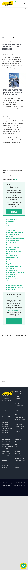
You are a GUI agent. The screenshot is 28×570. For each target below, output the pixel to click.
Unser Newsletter (19, 405)
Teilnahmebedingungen (7, 428)
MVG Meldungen (6, 451)
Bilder (16, 444)
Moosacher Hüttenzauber (14, 232)
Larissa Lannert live (12, 201)
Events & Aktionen (19, 401)
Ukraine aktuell (5, 444)
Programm (17, 398)
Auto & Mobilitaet (6, 456)
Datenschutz (5, 426)
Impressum (5, 424)
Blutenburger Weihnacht (14, 285)
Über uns (17, 403)
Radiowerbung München (14, 485)
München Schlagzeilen (20, 419)
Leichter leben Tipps (19, 458)
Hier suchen (18, 470)
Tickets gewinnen (6, 470)
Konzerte (4, 467)
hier (15, 180)
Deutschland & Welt (6, 453)
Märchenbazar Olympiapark (15, 272)
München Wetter (19, 424)
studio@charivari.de (7, 410)
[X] (13, 38)
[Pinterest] (23, 38)
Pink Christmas (11, 249)
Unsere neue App (19, 408)
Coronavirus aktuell (6, 442)
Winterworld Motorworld (14, 287)
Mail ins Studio (5, 422)
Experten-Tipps (18, 456)
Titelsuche (4, 463)
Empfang (17, 410)
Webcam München (19, 426)
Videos (16, 446)
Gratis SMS (17, 463)
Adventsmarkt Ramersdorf (15, 238)
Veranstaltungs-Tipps (20, 460)
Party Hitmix (5, 465)
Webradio (23, 485)
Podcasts (17, 442)
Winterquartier (11, 289)
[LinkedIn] (18, 38)
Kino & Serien (18, 453)
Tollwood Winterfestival (14, 279)
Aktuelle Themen (19, 417)
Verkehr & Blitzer (6, 449)
